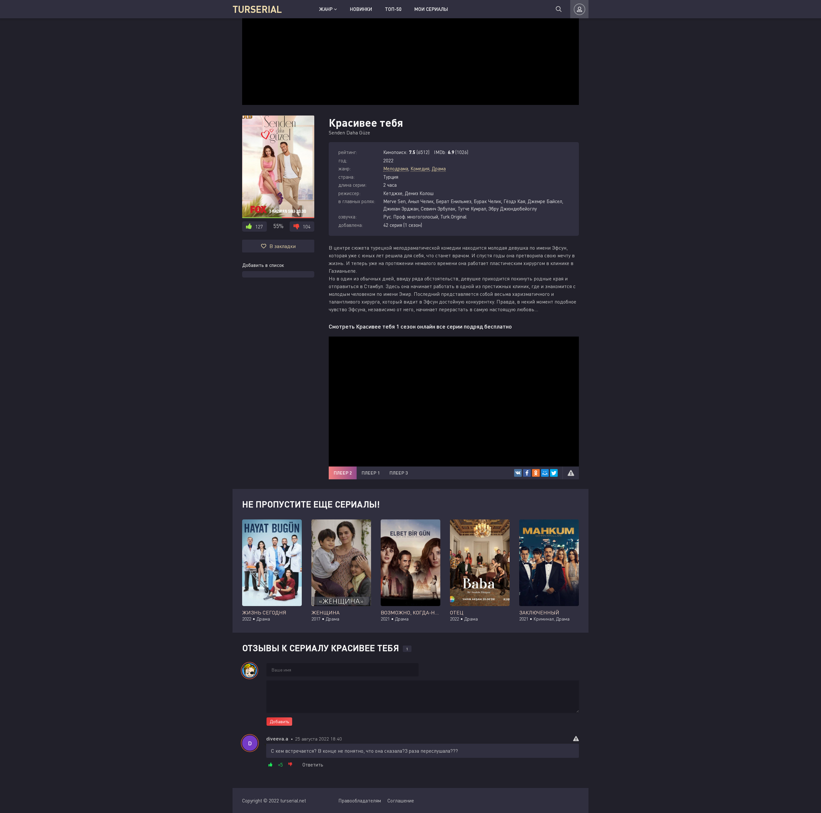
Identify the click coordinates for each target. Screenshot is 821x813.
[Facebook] (527, 473)
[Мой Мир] (545, 473)
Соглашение (400, 800)
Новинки (361, 9)
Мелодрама (395, 168)
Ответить (312, 764)
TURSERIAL (257, 9)
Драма (439, 168)
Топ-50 (393, 9)
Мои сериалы (431, 9)
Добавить (279, 721)
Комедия (419, 168)
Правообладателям (359, 800)
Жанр (326, 9)
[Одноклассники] (536, 473)
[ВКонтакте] (518, 473)
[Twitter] (554, 473)
